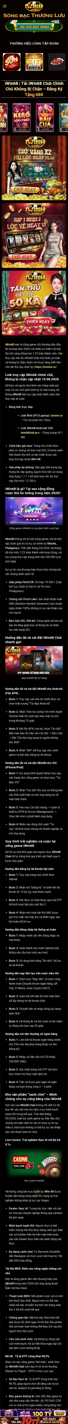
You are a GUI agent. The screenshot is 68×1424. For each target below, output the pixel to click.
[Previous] (2, 118)
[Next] (65, 118)
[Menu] (5, 6)
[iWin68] (34, 6)
